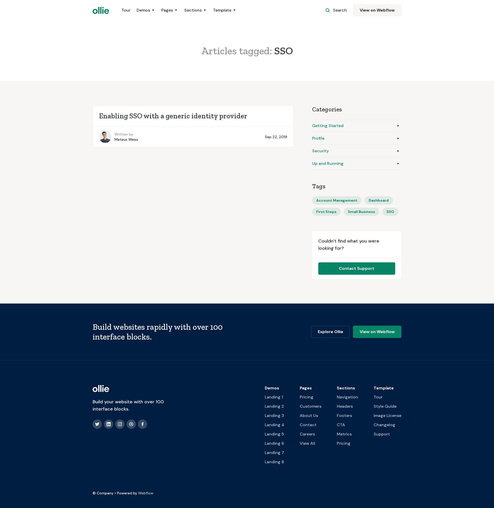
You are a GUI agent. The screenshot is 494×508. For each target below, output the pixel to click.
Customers (310, 406)
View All (307, 443)
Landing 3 (274, 415)
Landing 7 (274, 452)
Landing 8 (274, 462)
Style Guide (385, 406)
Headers (345, 406)
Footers (344, 415)
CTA (341, 424)
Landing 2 (274, 406)
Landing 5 (274, 434)
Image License (387, 415)
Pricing (306, 397)
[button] (146, 10)
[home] (101, 10)
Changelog (384, 424)
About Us (309, 415)
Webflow (145, 493)
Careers (307, 434)
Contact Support (356, 268)
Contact (308, 424)
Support (382, 434)
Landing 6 (274, 443)
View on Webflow (377, 10)
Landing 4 (274, 424)
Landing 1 (274, 397)
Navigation (347, 397)
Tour (125, 10)
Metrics (344, 434)
